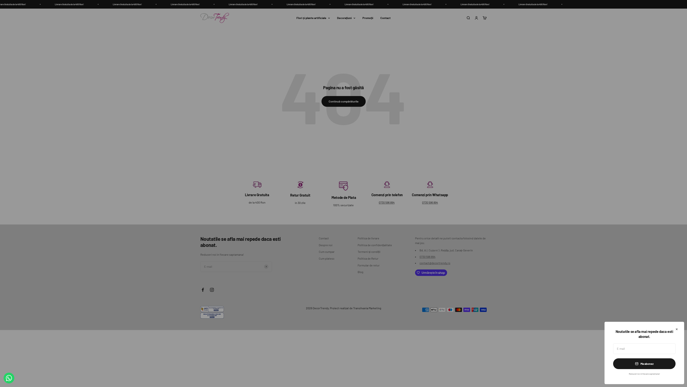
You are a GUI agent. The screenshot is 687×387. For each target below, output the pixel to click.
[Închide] (676, 329)
